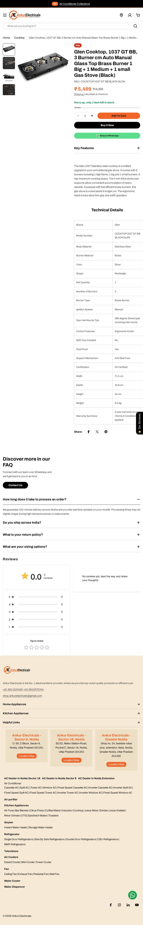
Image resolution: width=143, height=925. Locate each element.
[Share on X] (97, 431)
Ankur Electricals (21, 916)
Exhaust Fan (25, 874)
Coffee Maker (53, 810)
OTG (24, 815)
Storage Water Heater (40, 827)
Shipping (79, 94)
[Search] (135, 26)
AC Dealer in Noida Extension (96, 778)
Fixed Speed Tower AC (43, 792)
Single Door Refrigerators (18, 839)
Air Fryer (9, 810)
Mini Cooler (28, 862)
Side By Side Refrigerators (49, 839)
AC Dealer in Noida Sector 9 (59, 778)
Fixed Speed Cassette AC (72, 787)
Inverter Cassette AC (100, 787)
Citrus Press (37, 810)
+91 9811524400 (13, 689)
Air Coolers (11, 857)
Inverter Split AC (123, 787)
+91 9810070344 (34, 689)
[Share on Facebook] (88, 431)
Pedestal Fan (40, 874)
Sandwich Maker (37, 815)
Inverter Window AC (90, 792)
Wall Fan (54, 874)
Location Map (27, 756)
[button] (36, 596)
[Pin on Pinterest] (106, 431)
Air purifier (10, 799)
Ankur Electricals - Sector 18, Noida (71, 737)
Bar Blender (22, 810)
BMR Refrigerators (15, 844)
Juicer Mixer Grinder (96, 810)
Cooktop (19, 37)
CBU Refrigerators (107, 839)
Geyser (8, 822)
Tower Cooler (43, 862)
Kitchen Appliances (16, 805)
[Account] (130, 15)
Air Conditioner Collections (74, 3)
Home (6, 37)
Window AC (50, 787)
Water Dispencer (14, 886)
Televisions (11, 851)
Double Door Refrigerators (81, 839)
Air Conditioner (12, 783)
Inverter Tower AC (68, 792)
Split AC (24, 787)
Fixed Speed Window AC (117, 792)
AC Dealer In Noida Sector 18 (22, 778)
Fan (6, 869)
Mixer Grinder (12, 815)
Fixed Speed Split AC (16, 792)
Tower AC (36, 787)
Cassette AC (11, 787)
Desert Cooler (12, 862)
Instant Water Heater (15, 827)
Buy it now (107, 125)
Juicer (112, 810)
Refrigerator (12, 834)
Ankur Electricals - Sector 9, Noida (26, 737)
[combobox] (71, 26)
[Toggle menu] (5, 15)
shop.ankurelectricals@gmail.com (22, 695)
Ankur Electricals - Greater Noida (116, 737)
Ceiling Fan (10, 874)
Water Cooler (12, 880)
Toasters (53, 815)
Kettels (121, 810)
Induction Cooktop (72, 810)
